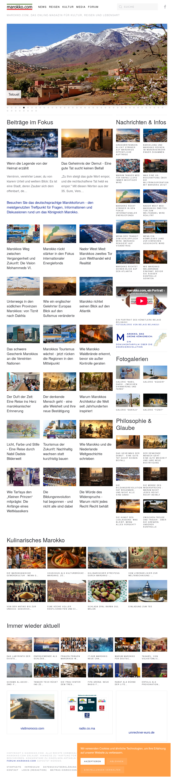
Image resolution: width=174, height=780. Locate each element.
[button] (83, 98)
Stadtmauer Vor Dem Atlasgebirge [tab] (28, 111)
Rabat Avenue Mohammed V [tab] (11, 111)
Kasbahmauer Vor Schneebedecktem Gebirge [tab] (89, 107)
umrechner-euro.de (141, 732)
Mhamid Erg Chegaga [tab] (150, 107)
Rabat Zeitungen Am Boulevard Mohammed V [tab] (15, 111)
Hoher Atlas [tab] (81, 107)
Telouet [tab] (24, 107)
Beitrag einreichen (63, 770)
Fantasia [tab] (64, 107)
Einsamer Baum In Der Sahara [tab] (60, 107)
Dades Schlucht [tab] (56, 107)
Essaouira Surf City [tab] (20, 107)
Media (80, 6)
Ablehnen (117, 761)
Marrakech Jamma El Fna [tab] (101, 107)
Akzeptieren (92, 761)
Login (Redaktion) (34, 770)
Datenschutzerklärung (60, 767)
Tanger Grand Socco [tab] (36, 111)
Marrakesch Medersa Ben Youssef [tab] (138, 107)
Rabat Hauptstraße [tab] (7, 111)
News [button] (42, 6)
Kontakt (12, 770)
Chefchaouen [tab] (48, 107)
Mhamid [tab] (154, 107)
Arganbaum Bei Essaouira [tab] (93, 107)
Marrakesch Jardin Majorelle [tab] (134, 107)
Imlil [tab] (85, 107)
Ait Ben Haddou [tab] (40, 107)
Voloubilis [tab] (28, 107)
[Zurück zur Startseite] (19, 7)
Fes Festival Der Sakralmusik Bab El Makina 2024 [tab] (68, 107)
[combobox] (137, 6)
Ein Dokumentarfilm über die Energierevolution (134, 344)
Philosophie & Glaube (134, 424)
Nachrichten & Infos (141, 122)
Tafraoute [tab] (32, 111)
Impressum (32, 767)
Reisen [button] (54, 6)
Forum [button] (93, 6)
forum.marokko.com (21, 761)
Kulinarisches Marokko (36, 540)
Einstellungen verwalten (102, 770)
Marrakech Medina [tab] (36, 107)
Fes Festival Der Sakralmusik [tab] (73, 107)
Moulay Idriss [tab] (158, 107)
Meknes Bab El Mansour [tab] (146, 107)
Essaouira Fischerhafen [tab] (11, 107)
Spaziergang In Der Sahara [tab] (24, 111)
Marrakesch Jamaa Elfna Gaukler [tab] (113, 107)
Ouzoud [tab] (162, 107)
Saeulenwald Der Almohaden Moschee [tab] (20, 111)
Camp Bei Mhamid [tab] (44, 107)
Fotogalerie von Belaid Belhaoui (137, 324)
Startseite (14, 767)
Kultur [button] (68, 6)
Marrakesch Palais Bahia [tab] (142, 107)
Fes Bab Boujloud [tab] (32, 107)
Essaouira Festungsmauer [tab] (7, 107)
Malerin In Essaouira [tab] (97, 107)
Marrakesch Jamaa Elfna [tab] (117, 107)
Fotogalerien (132, 358)
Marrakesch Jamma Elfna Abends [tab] (126, 107)
